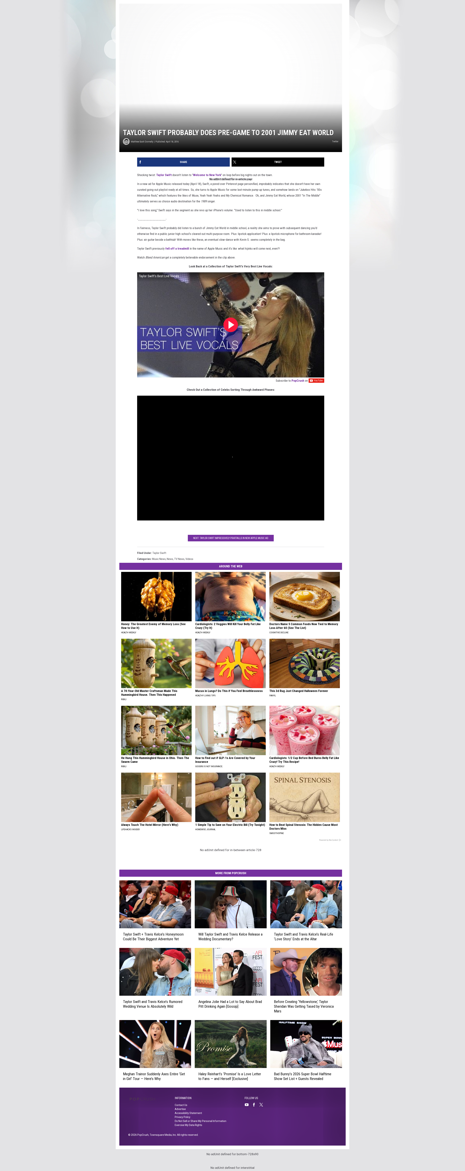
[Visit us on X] (262, 1105)
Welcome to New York (207, 175)
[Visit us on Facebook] (255, 1105)
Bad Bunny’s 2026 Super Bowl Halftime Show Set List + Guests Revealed (302, 1076)
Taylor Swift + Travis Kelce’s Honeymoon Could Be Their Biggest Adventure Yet (153, 936)
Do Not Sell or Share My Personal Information (200, 1121)
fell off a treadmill (177, 248)
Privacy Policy (182, 1117)
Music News (159, 559)
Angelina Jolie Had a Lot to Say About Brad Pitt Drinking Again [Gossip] (230, 1004)
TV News (179, 559)
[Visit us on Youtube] (248, 1105)
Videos (189, 559)
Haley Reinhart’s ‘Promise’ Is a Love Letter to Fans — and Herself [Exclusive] (229, 1076)
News (170, 559)
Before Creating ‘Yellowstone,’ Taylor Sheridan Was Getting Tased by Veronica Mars (304, 1006)
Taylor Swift (164, 175)
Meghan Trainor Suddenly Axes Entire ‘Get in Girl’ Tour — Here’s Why (154, 1076)
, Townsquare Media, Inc (162, 1134)
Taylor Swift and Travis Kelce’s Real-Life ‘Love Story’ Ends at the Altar (303, 936)
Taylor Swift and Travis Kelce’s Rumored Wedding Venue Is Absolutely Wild (152, 1004)
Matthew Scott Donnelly (142, 141)
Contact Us (181, 1105)
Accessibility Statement (188, 1113)
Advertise (180, 1109)
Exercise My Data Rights (188, 1125)
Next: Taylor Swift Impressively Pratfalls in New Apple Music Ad (230, 538)
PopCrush (298, 380)
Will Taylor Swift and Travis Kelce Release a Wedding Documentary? (230, 936)
